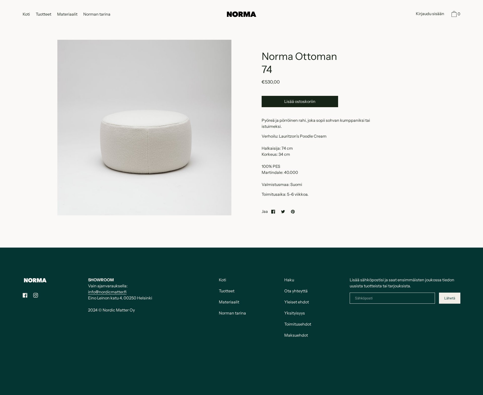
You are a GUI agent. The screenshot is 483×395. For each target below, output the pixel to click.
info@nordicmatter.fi (107, 291)
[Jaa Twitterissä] (283, 211)
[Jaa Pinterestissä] (292, 211)
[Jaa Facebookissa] (273, 211)
